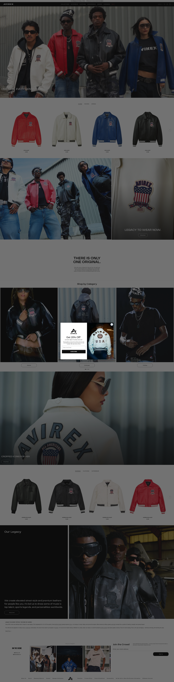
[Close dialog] (112, 324)
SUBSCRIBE (73, 351)
